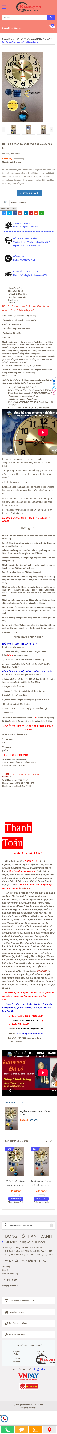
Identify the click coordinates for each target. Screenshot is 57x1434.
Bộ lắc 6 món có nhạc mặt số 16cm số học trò (16, 1183)
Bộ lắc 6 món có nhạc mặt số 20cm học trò (35, 1112)
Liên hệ (5, 1270)
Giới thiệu (12, 303)
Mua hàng (16, 1199)
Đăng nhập (7, 28)
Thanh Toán (13, 300)
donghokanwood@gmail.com (26, 396)
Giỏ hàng (6, 1266)
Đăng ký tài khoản (10, 1285)
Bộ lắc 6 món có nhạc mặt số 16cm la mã (41, 1183)
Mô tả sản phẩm (15, 288)
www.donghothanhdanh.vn (27, 399)
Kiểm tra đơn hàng (10, 1274)
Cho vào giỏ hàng (29, 193)
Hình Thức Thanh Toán (17, 297)
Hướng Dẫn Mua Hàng (17, 294)
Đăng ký (17, 28)
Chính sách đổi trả (15, 291)
